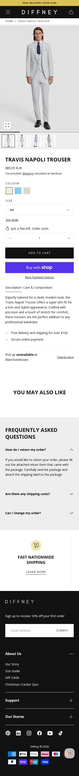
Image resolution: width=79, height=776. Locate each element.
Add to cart (40, 253)
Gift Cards (12, 677)
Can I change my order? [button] (23, 513)
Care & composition (37, 288)
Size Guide (12, 671)
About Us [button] (13, 653)
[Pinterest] (8, 733)
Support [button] (12, 700)
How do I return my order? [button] (25, 450)
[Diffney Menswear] (19, 602)
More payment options (39, 277)
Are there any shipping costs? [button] (27, 494)
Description (13, 288)
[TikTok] (60, 733)
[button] (8, 12)
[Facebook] (39, 733)
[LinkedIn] (18, 733)
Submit (62, 630)
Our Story (12, 664)
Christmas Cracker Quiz (21, 684)
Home (9, 21)
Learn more (36, 572)
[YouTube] (50, 733)
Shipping (27, 173)
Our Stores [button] (14, 716)
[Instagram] (29, 733)
